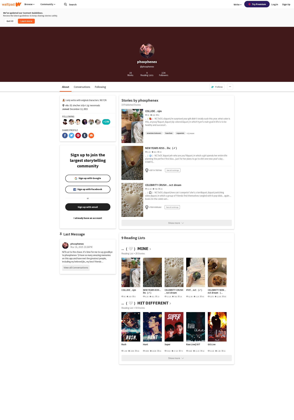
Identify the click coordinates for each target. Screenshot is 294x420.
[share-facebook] (65, 135)
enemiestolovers (154, 133)
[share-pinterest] (78, 135)
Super (167, 344)
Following (100, 87)
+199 (106, 121)
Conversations (82, 87)
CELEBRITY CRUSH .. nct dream (163, 185)
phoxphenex (77, 243)
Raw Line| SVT (193, 344)
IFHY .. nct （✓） (194, 290)
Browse (28, 4)
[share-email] (91, 135)
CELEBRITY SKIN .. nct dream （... (217, 291)
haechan (168, 133)
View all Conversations (76, 267)
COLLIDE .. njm (153, 111)
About (65, 87)
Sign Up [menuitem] (286, 4)
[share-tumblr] (84, 135)
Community (47, 4)
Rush (123, 344)
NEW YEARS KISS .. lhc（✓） (161, 148)
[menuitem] (216, 87)
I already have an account (88, 218)
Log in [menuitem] (274, 4)
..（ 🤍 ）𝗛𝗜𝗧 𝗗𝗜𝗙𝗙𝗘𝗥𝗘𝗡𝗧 (144, 303)
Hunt (145, 344)
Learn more (26, 21)
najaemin (180, 133)
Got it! (10, 21)
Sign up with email (88, 206)
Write (237, 4)
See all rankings (173, 170)
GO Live (211, 344)
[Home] (11, 4)
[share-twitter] (71, 135)
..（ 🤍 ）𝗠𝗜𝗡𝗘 (134, 248)
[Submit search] (65, 4)
